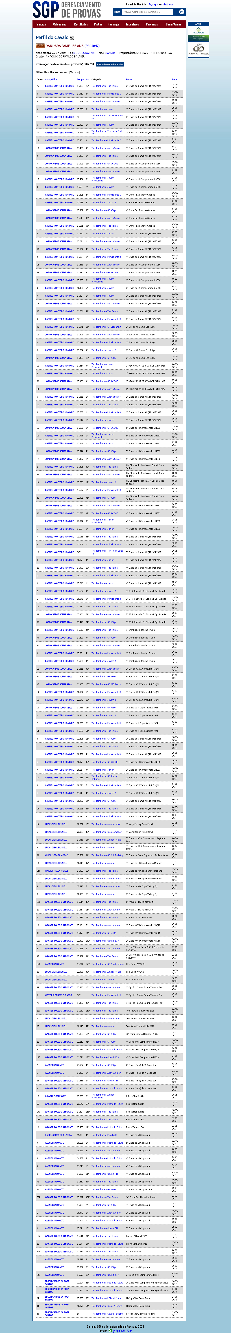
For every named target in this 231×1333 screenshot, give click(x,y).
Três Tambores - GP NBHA (103, 1189)
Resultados (81, 24)
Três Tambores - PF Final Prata (106, 1298)
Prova (129, 79)
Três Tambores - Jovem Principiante (102, 179)
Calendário (59, 24)
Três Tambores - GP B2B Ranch (106, 684)
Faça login (153, 4)
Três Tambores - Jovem (102, 109)
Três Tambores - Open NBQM (105, 940)
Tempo (80, 79)
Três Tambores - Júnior (102, 443)
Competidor (51, 79)
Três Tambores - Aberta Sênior (105, 101)
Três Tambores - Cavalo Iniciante (107, 1313)
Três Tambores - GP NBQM (104, 932)
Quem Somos (173, 24)
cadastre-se (167, 4)
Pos (87, 79)
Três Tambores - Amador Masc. (106, 824)
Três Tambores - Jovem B (103, 202)
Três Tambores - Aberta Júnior (106, 909)
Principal (41, 24)
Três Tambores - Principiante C (106, 93)
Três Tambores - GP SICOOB (104, 163)
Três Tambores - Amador (103, 847)
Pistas (98, 24)
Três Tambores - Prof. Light (104, 1134)
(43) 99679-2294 (122, 1331)
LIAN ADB (111, 53)
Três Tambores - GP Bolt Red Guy (107, 855)
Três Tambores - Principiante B (106, 256)
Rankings (113, 24)
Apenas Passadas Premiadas (110, 64)
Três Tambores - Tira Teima (104, 85)
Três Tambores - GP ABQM (103, 210)
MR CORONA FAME (84, 53)
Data (174, 79)
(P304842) (92, 45)
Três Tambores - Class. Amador (106, 831)
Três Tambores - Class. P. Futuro (106, 1305)
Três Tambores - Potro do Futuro (107, 1049)
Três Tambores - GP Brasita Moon (107, 964)
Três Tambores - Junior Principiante (102, 435)
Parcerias (152, 24)
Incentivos (132, 24)
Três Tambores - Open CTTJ (104, 1080)
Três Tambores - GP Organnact (106, 326)
